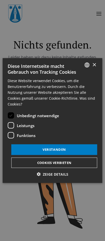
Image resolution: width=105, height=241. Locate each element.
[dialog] (52, 120)
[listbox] (87, 65)
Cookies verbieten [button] (54, 162)
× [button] (94, 65)
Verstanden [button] (54, 149)
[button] (52, 174)
